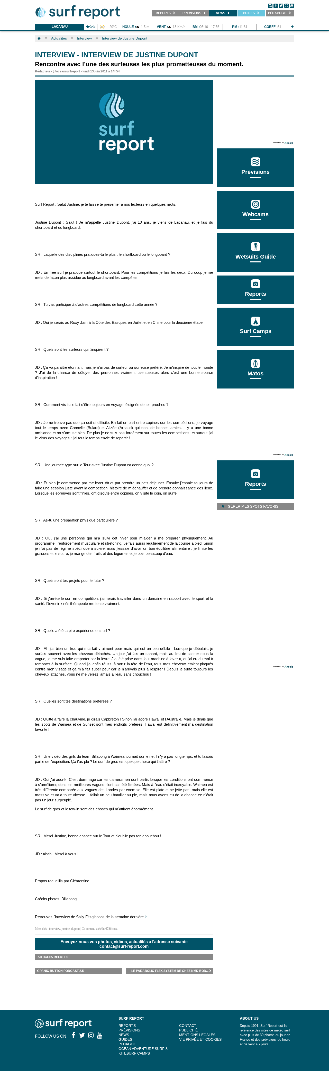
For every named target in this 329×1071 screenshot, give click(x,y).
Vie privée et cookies (200, 1039)
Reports (255, 294)
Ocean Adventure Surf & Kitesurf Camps (143, 1051)
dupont (75, 929)
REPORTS (127, 1025)
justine (66, 929)
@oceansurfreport (66, 71)
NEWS (123, 1035)
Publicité (188, 1030)
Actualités (59, 38)
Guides (125, 1039)
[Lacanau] (292, 27)
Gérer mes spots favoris (252, 506)
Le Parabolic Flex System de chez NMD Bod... (169, 971)
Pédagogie (129, 1044)
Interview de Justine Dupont (124, 38)
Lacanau (60, 27)
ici (146, 917)
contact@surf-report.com (124, 946)
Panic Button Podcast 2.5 (62, 971)
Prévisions (129, 1030)
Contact (187, 1025)
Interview (84, 38)
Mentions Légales (197, 1035)
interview (54, 929)
